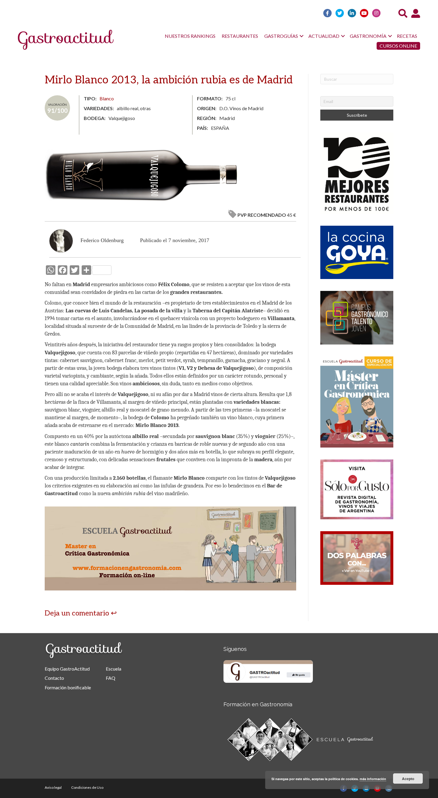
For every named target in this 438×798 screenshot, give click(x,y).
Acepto (408, 778)
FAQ (110, 678)
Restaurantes (240, 36)
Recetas (407, 36)
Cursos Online (398, 46)
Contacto (54, 678)
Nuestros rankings (190, 36)
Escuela (113, 668)
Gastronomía (368, 36)
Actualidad (323, 36)
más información (373, 779)
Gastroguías (281, 36)
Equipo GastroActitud (67, 668)
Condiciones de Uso (87, 787)
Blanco (107, 98)
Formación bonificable (68, 687)
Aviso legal (53, 787)
